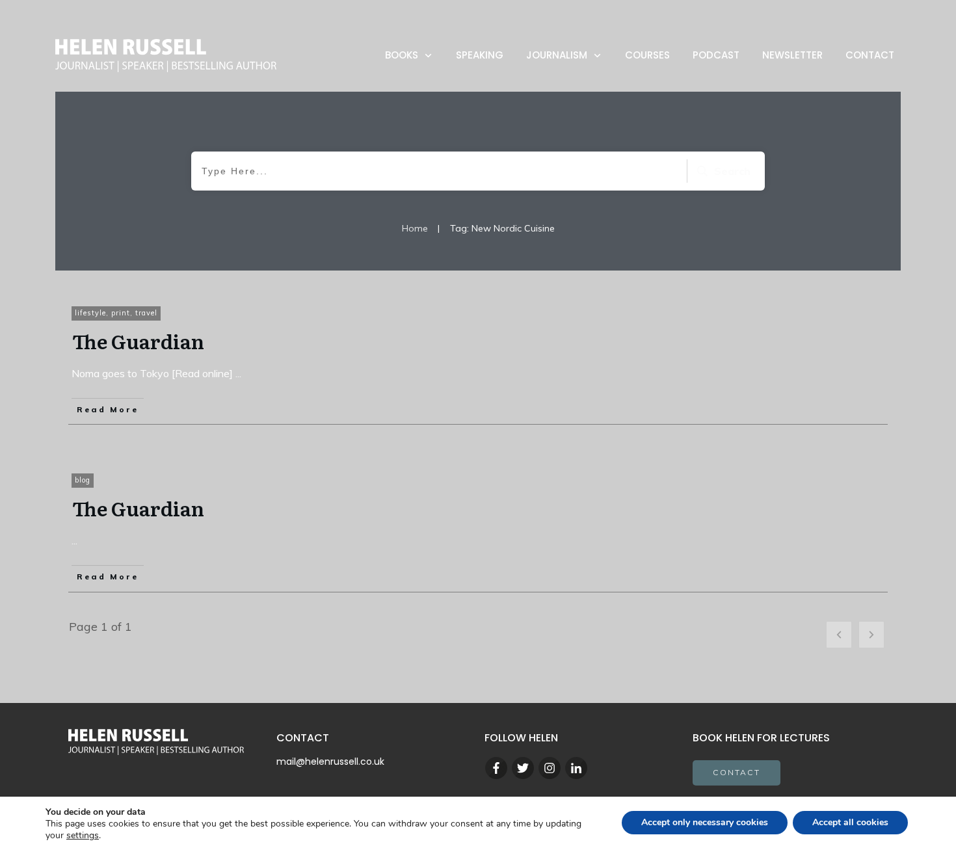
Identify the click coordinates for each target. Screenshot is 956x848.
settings (82, 835)
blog (82, 479)
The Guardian (138, 340)
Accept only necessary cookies (704, 822)
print (120, 312)
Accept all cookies (850, 822)
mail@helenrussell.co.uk (330, 761)
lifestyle (90, 312)
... (238, 373)
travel (146, 312)
